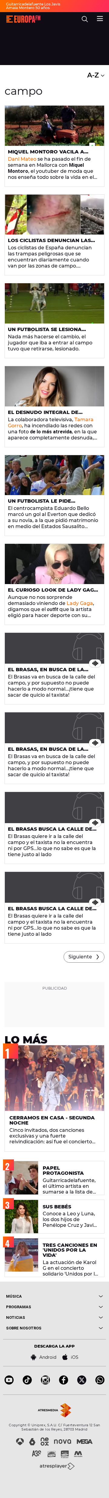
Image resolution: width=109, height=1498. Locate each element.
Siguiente (80, 957)
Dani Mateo (22, 159)
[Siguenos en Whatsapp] (99, 1383)
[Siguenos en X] (81, 1383)
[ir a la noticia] (54, 126)
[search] (85, 19)
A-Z (94, 75)
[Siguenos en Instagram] (45, 1383)
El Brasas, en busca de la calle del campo (46, 672)
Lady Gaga (80, 603)
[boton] (78, 1296)
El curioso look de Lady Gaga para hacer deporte (53, 592)
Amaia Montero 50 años (28, 7)
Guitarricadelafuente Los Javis (33, 4)
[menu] (100, 18)
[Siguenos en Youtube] (9, 1383)
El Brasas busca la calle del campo (51, 831)
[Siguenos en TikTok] (27, 1383)
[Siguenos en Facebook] (63, 1383)
